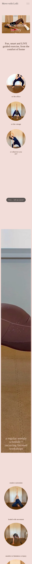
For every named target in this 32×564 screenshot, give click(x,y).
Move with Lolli (10, 3)
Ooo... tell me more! (16, 200)
